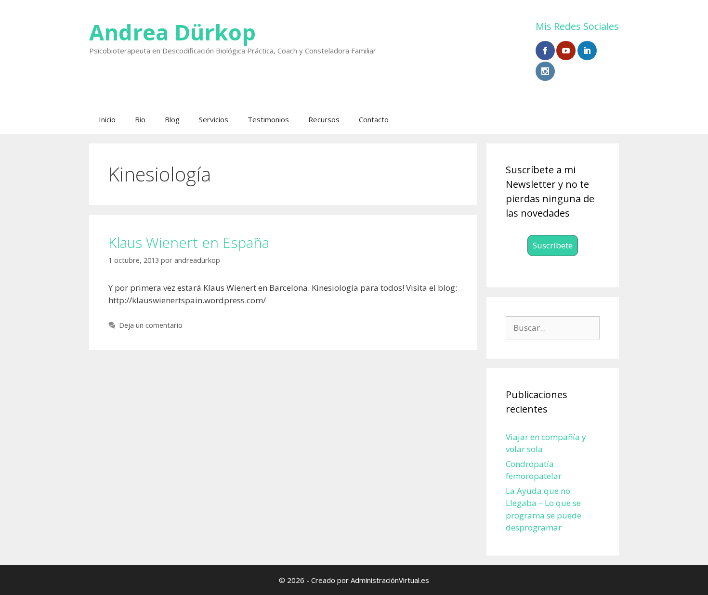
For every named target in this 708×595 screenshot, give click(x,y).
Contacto (374, 119)
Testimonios (268, 119)
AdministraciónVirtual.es (390, 580)
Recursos (324, 119)
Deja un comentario (151, 325)
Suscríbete (553, 245)
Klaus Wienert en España (188, 242)
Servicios (213, 119)
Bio (140, 119)
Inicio (107, 119)
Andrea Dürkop (172, 32)
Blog (172, 119)
